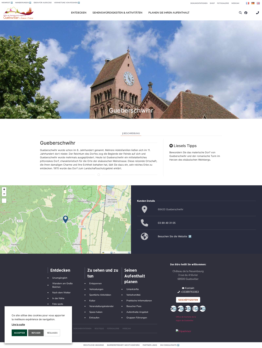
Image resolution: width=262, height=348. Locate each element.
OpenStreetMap (123, 252)
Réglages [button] (52, 333)
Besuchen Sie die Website (174, 236)
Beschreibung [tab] (132, 133)
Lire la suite (18, 324)
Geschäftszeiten (188, 299)
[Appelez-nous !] (258, 12)
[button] (240, 12)
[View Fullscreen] (4, 200)
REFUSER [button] (36, 333)
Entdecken (60, 270)
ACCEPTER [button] (19, 333)
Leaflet (108, 252)
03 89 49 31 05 (167, 222)
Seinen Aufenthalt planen (134, 276)
